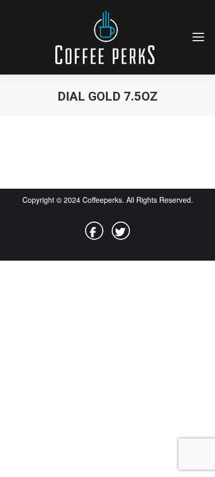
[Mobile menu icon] (198, 37)
